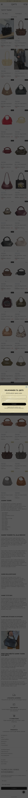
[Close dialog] (26, 387)
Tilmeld (14, 404)
